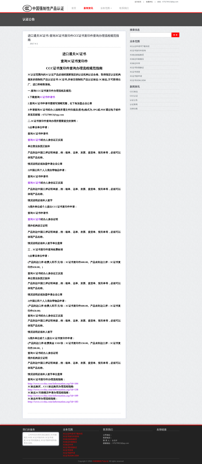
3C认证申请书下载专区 (140, 46)
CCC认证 (134, 96)
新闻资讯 (88, 8)
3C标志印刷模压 (137, 59)
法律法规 (134, 109)
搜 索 (175, 35)
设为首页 (138, 2)
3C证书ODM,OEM (138, 80)
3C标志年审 (135, 63)
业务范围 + (106, 8)
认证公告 (134, 100)
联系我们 (124, 8)
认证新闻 (134, 104)
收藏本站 (149, 2)
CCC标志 (134, 91)
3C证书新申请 (136, 76)
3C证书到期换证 (137, 67)
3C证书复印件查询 (138, 50)
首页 (73, 8)
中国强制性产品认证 (100, 461)
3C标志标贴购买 (137, 55)
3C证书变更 (135, 72)
